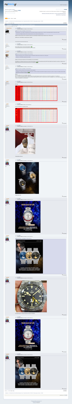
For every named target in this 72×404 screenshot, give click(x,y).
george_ (7, 125)
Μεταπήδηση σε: (62, 395)
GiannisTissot (8, 28)
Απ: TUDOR (18, 65)
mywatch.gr (34, 402)
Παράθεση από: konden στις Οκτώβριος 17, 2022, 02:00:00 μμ (23, 68)
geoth (7, 81)
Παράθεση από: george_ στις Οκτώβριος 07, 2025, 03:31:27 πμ (23, 238)
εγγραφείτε (13, 9)
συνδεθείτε (10, 9)
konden (7, 51)
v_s (7, 65)
